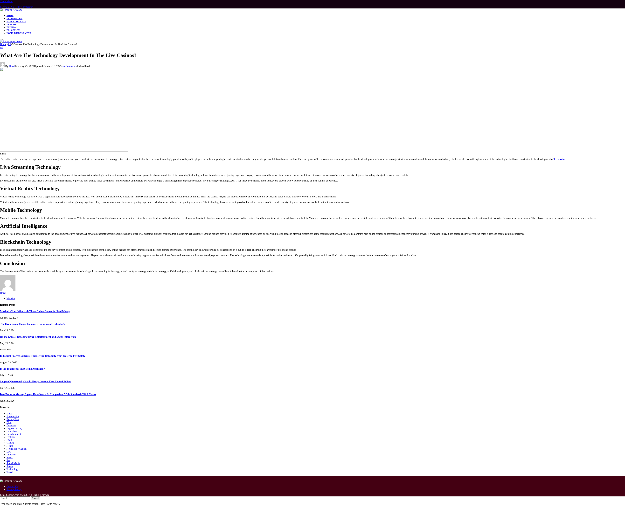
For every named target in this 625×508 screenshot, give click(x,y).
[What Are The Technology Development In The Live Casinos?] (64, 150)
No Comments (69, 66)
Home (10, 15)
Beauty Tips (13, 419)
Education (13, 30)
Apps (9, 413)
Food (9, 439)
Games (10, 442)
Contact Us (12, 486)
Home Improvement (19, 33)
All (1, 47)
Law (9, 451)
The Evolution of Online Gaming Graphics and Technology (32, 324)
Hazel (12, 66)
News (10, 457)
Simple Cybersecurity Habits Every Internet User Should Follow (35, 381)
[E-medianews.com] (11, 9)
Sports (10, 466)
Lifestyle (11, 454)
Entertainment (16, 21)
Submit (35, 498)
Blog (9, 422)
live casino (559, 159)
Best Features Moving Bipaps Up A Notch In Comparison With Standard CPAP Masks (48, 394)
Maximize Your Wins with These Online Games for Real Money (35, 311)
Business (11, 425)
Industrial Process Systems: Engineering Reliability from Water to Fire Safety (42, 356)
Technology (14, 18)
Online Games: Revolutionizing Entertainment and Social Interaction (38, 336)
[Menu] (1, 39)
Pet (8, 460)
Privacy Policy (14, 489)
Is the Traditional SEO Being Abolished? (22, 368)
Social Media (13, 463)
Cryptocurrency (15, 428)
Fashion (11, 27)
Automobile (13, 416)
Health (11, 24)
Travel (10, 472)
